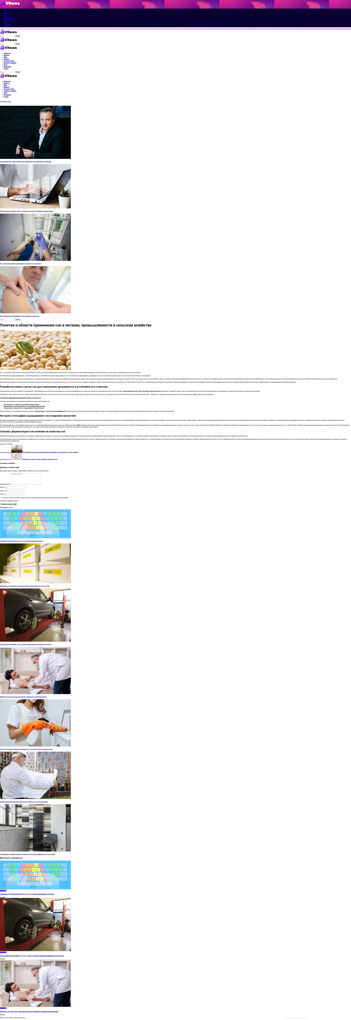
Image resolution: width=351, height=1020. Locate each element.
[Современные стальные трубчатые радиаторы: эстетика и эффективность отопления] (35, 851)
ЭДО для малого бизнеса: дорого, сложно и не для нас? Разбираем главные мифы (26, 211)
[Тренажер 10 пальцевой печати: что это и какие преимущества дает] (35, 538)
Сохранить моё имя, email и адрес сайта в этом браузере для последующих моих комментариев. (35, 498)
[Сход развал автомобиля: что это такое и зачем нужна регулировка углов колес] (35, 641)
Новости (3, 891)
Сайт (1, 494)
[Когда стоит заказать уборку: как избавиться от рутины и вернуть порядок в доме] (35, 746)
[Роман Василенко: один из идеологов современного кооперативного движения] (35, 158)
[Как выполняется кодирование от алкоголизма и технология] (35, 313)
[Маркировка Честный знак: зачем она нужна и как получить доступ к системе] (35, 583)
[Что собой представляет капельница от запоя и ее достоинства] (35, 260)
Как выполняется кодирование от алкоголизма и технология (19, 316)
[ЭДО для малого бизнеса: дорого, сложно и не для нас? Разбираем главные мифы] (35, 208)
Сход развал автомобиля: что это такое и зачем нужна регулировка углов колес (25, 644)
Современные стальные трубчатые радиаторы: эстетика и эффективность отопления (27, 854)
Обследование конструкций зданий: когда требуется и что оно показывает (24, 802)
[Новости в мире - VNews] (8, 50)
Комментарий (5, 484)
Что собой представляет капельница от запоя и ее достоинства (20, 263)
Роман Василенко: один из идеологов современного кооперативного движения (25, 161)
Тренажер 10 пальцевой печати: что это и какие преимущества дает (21, 541)
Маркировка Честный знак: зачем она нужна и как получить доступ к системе (25, 586)
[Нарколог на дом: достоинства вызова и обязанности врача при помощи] (35, 693)
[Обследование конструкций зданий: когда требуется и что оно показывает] (35, 798)
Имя (2, 487)
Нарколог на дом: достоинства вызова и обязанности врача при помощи (23, 697)
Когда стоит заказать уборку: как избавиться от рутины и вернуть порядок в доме (26, 749)
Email (2, 491)
